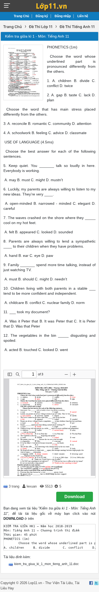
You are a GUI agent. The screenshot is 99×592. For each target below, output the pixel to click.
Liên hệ (82, 16)
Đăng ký (42, 16)
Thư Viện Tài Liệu (59, 583)
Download (74, 496)
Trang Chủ (21, 16)
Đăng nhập (63, 16)
